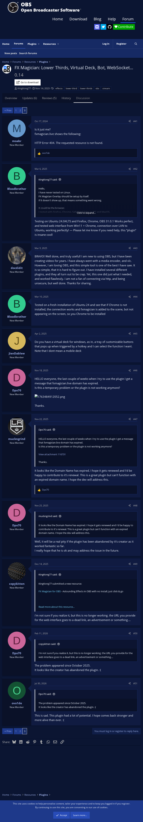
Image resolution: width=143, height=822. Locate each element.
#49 (135, 564)
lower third (71, 88)
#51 (135, 683)
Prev (9, 110)
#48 (135, 505)
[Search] (136, 43)
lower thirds (86, 88)
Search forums (28, 53)
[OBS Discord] (97, 27)
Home (57, 18)
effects (59, 88)
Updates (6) (29, 98)
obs (97, 88)
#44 (135, 296)
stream (106, 88)
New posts (10, 53)
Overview (11, 98)
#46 (135, 370)
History (66, 98)
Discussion (83, 98)
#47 (135, 419)
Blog (97, 18)
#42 (135, 168)
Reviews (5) (49, 98)
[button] (39, 44)
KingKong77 (24, 88)
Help (112, 18)
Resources (49, 44)
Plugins (32, 44)
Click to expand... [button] (86, 212)
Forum (128, 18)
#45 (135, 333)
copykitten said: (47, 644)
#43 (135, 248)
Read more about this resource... (56, 606)
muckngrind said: (48, 516)
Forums (18, 43)
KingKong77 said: (48, 179)
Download (78, 18)
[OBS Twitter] (103, 27)
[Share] (129, 121)
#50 (135, 633)
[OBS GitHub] (109, 27)
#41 (135, 121)
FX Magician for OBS (50, 591)
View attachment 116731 (52, 454)
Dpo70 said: (45, 429)
